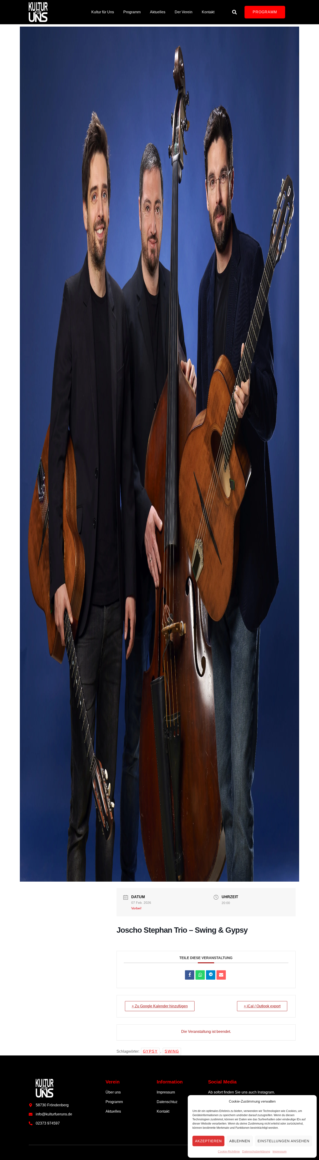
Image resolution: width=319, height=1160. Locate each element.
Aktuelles (157, 12)
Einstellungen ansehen (283, 1141)
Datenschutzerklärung (256, 1151)
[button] (265, 12)
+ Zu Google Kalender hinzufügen (160, 1006)
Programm (132, 12)
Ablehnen (239, 1141)
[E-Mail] (221, 975)
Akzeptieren (208, 1141)
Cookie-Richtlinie (229, 1151)
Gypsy (150, 1051)
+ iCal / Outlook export (262, 1006)
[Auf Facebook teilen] (189, 975)
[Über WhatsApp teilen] (200, 975)
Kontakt (208, 12)
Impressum (280, 1151)
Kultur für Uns (102, 12)
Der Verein (183, 12)
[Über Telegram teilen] (210, 975)
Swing (172, 1051)
